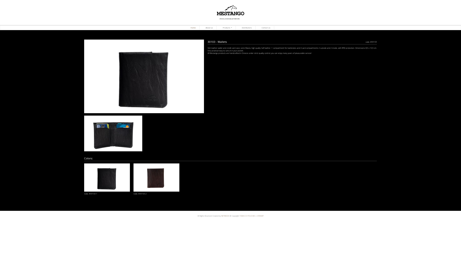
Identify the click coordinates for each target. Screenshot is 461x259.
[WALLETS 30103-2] (113, 133)
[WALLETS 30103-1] (144, 76)
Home (193, 27)
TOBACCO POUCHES (230, 12)
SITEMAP (260, 216)
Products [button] (228, 27)
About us (209, 27)
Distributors (247, 27)
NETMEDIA (225, 216)
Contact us (266, 27)
